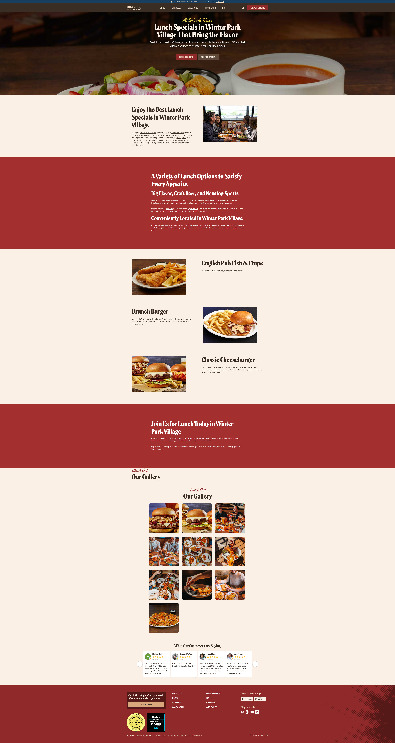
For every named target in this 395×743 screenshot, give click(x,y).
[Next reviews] (255, 664)
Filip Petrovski (157, 654)
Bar (208, 698)
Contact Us (178, 707)
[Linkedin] (257, 712)
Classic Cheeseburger (214, 367)
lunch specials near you (148, 133)
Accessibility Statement (145, 735)
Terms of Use (185, 735)
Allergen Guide (173, 735)
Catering (211, 702)
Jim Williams (184, 654)
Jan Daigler (211, 654)
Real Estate (131, 735)
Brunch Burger (161, 319)
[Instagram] (247, 712)
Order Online (213, 693)
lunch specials (181, 138)
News (175, 698)
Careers (176, 702)
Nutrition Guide (160, 735)
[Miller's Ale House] (136, 8)
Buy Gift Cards (220, 2)
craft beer (169, 209)
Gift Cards (211, 707)
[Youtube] (252, 712)
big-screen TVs (193, 209)
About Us (177, 693)
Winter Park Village (177, 133)
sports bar (179, 441)
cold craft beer (154, 321)
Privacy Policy (197, 735)
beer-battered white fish (215, 271)
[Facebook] (242, 712)
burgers (167, 140)
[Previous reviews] (140, 664)
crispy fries (216, 372)
